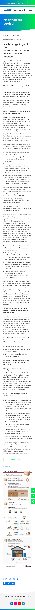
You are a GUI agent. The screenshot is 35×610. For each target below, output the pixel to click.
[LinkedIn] (5, 583)
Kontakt (6, 596)
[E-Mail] (13, 583)
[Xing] (9, 583)
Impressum (17, 599)
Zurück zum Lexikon (14, 459)
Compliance (18, 596)
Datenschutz (27, 596)
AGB (12, 596)
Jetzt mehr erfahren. (23, 3)
